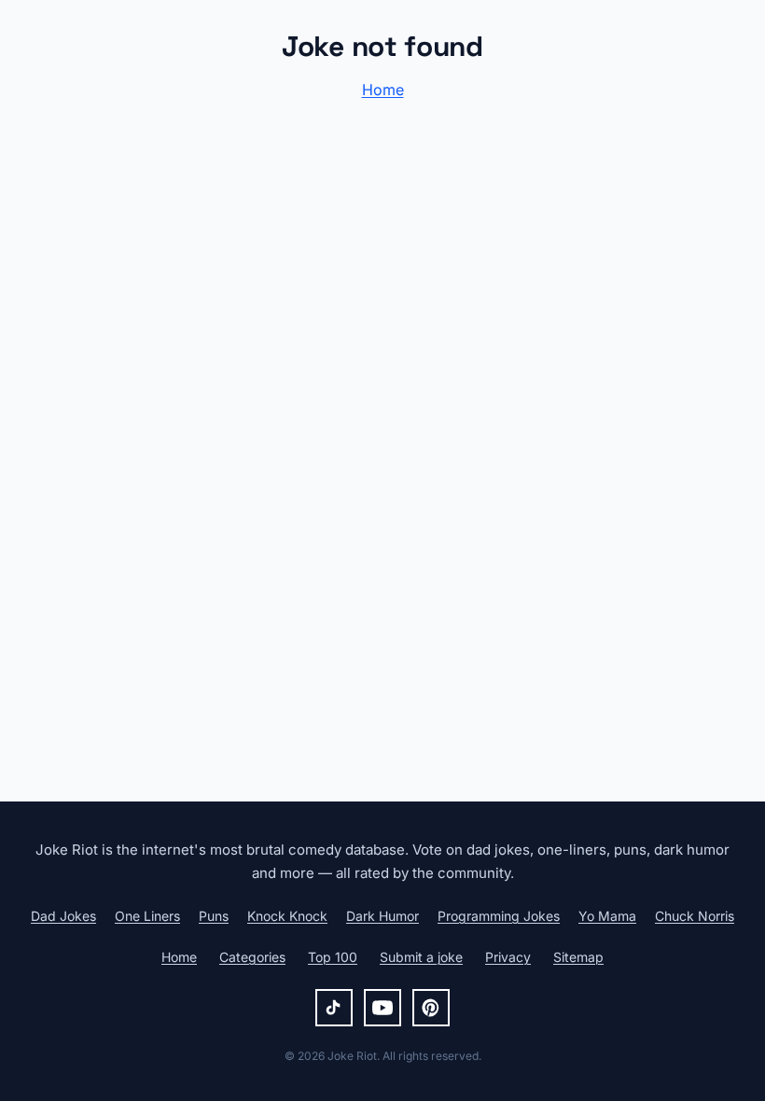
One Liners (147, 916)
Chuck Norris (694, 916)
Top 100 (332, 957)
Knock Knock (287, 916)
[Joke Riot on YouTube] (382, 1007)
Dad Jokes (63, 916)
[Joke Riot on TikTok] (334, 1007)
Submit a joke (421, 957)
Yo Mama (607, 916)
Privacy (508, 957)
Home (383, 89)
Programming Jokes (499, 916)
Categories (252, 957)
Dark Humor (382, 916)
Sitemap (578, 957)
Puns (214, 916)
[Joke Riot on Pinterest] (431, 1007)
